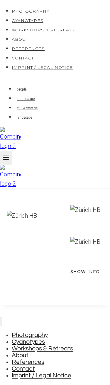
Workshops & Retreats (43, 30)
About (20, 39)
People (21, 89)
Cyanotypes (27, 20)
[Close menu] (1, 321)
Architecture (26, 99)
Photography (31, 11)
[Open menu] (6, 158)
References (28, 48)
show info (85, 271)
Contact (23, 58)
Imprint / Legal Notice (42, 67)
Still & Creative (27, 108)
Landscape (24, 117)
